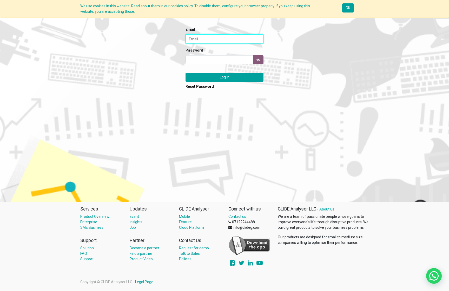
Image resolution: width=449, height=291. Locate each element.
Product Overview (94, 216)
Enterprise (88, 222)
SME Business (91, 227)
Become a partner (144, 248)
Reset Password (200, 86)
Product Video (141, 259)
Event (134, 216)
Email (190, 29)
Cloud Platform (191, 227)
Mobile (184, 216)
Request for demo (194, 248)
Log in (224, 77)
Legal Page (144, 282)
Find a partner (141, 253)
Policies (185, 259)
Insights (136, 222)
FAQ (83, 253)
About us (326, 209)
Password (194, 50)
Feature (185, 222)
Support (87, 259)
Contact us (237, 216)
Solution (87, 248)
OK (348, 8)
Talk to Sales (189, 253)
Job (133, 227)
